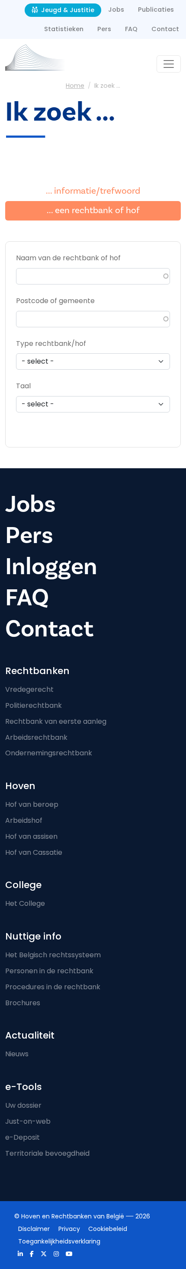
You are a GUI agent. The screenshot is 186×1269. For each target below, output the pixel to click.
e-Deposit (22, 1137)
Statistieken (63, 29)
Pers (104, 29)
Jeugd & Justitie (66, 10)
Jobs (116, 9)
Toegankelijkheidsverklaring (59, 1241)
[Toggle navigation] (169, 64)
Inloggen (51, 566)
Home (75, 85)
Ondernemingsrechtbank (48, 753)
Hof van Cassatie (33, 852)
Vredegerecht (29, 689)
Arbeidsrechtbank (36, 737)
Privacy (69, 1228)
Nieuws (17, 1054)
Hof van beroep (31, 804)
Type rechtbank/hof (51, 343)
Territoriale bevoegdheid (47, 1153)
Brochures (22, 1003)
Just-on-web (28, 1121)
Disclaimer (34, 1228)
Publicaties (156, 9)
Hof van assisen (31, 836)
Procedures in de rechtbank (52, 987)
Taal (23, 386)
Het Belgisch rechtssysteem (53, 955)
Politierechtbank (33, 705)
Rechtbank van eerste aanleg (55, 721)
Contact (165, 29)
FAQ (131, 29)
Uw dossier (23, 1105)
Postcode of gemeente (55, 301)
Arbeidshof (23, 820)
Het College (25, 903)
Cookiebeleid (107, 1228)
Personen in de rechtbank (49, 971)
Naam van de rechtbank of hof (68, 258)
